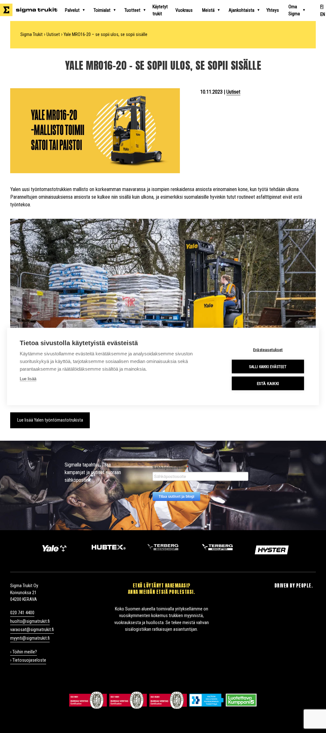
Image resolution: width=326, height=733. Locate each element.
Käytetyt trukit (160, 10)
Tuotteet (132, 10)
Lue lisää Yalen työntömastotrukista (50, 420)
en (322, 14)
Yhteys (272, 10)
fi (321, 7)
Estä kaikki (268, 383)
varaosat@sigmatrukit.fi (32, 629)
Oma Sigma (294, 10)
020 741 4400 (22, 613)
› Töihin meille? (23, 652)
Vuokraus (184, 10)
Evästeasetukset (268, 349)
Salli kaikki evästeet (268, 366)
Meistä (208, 10)
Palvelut (72, 10)
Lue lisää (28, 378)
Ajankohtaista (241, 10)
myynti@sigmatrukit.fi (30, 638)
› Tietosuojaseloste (28, 660)
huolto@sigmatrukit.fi (30, 621)
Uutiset (233, 92)
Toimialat (102, 10)
